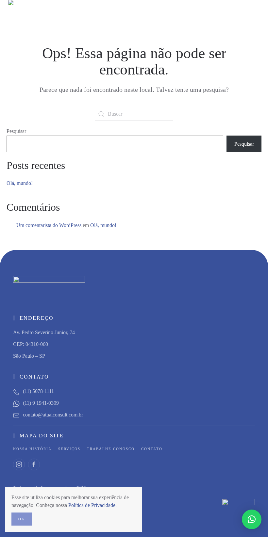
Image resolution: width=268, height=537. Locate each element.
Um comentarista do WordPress (48, 225)
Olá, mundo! (20, 183)
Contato (151, 449)
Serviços (69, 449)
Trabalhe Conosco (111, 449)
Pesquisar (16, 131)
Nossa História (32, 449)
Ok (21, 519)
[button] (258, 16)
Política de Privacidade (91, 505)
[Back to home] (32, 16)
